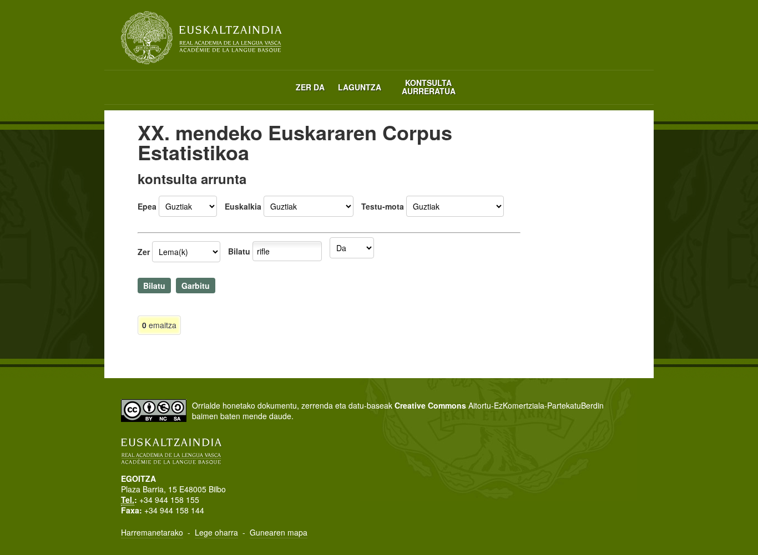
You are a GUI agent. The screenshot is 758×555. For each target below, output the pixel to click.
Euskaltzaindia (201, 37)
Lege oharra (216, 532)
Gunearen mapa (278, 532)
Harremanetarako (152, 532)
